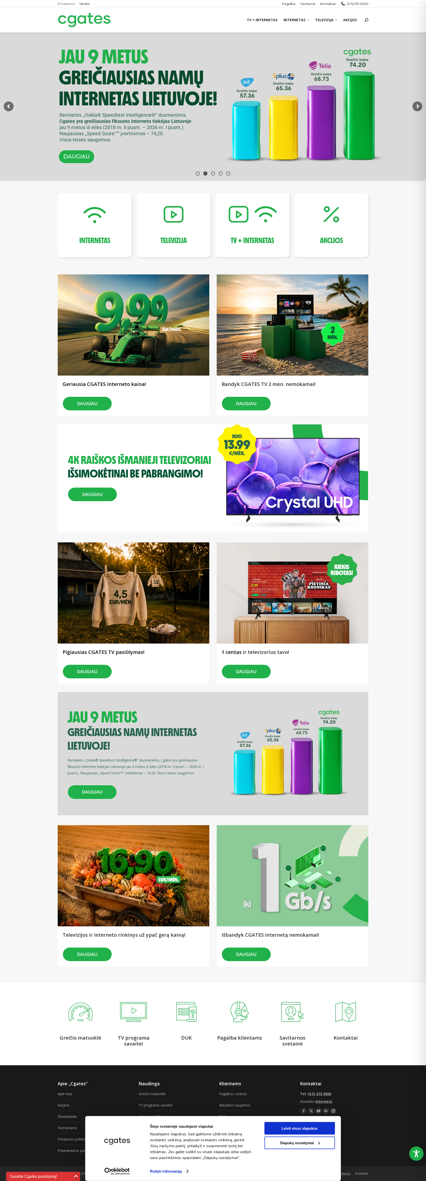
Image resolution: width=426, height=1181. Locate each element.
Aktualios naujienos (234, 1105)
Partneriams (67, 1127)
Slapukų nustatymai (297, 1143)
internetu (323, 1101)
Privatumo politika (72, 1139)
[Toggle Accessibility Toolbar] (416, 1153)
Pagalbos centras (233, 1093)
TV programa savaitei (156, 1105)
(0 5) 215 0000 (357, 4)
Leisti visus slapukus (300, 1128)
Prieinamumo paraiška (75, 1150)
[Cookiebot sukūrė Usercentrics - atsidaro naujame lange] (117, 1171)
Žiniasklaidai (67, 1116)
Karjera (63, 1105)
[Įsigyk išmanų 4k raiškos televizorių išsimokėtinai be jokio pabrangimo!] (139, 451)
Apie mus (65, 1093)
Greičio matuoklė (152, 1093)
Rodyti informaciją (166, 1171)
